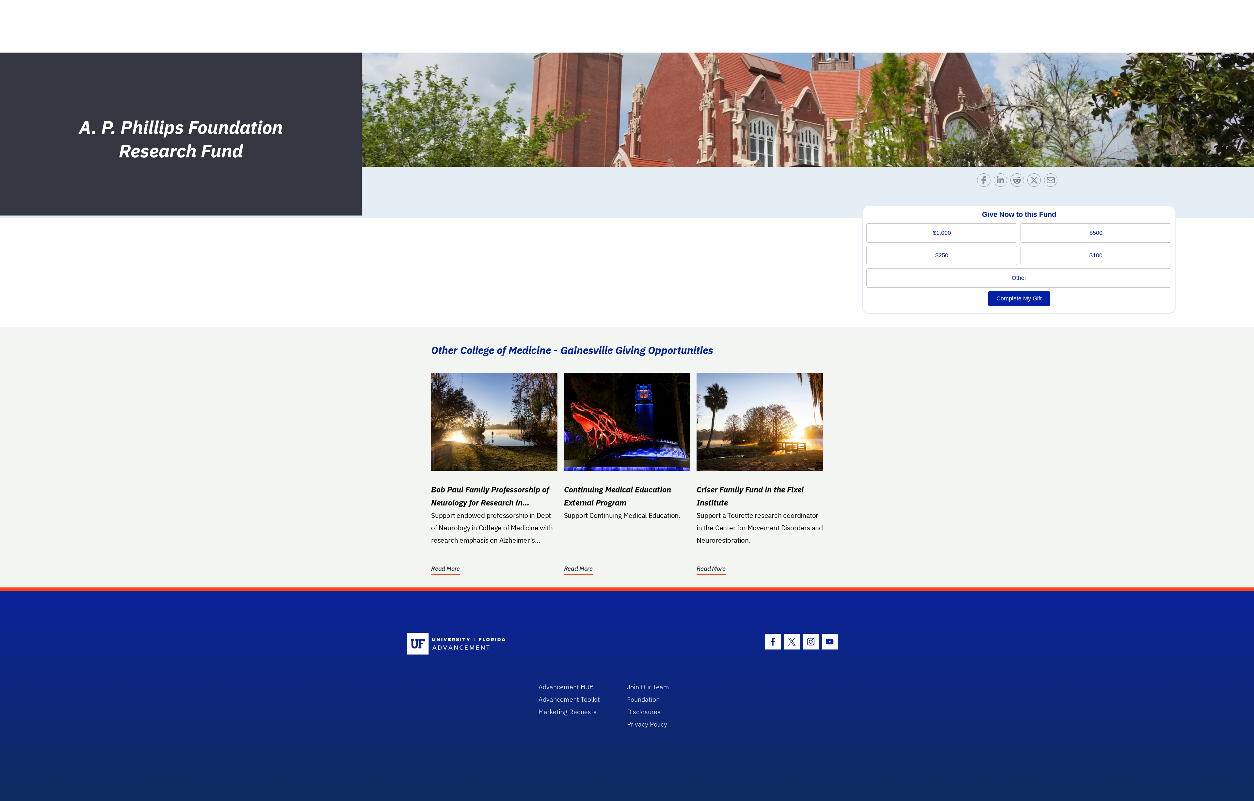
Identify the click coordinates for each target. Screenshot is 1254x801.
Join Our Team (648, 686)
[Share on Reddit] (1018, 181)
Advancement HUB (566, 686)
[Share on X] (1035, 181)
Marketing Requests (568, 711)
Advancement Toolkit (569, 699)
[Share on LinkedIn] (1002, 181)
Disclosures (644, 711)
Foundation (643, 699)
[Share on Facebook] (985, 181)
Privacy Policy (647, 724)
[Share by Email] (1052, 181)
